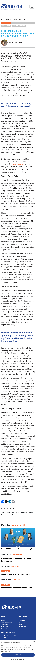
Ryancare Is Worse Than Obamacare (16, 574)
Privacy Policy (4, 628)
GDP (3, 25)
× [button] (34, 642)
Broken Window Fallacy (20, 23)
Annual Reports (4, 624)
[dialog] (18, 651)
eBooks (21, 624)
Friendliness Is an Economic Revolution (16, 587)
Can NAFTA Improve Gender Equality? (16, 549)
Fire (32, 23)
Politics (6, 571)
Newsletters (22, 620)
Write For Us (22, 622)
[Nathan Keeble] (4, 42)
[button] (18, 660)
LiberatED (3, 637)
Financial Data (4, 626)
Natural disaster (19, 25)
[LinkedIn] (9, 501)
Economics (6, 23)
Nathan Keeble (15, 42)
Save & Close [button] (18, 655)
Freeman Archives (23, 626)
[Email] (13, 501)
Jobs (8, 25)
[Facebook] (2, 501)
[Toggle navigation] (32, 7)
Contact (3, 620)
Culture (6, 584)
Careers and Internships (6, 622)
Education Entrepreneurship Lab (8, 635)
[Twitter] (6, 501)
